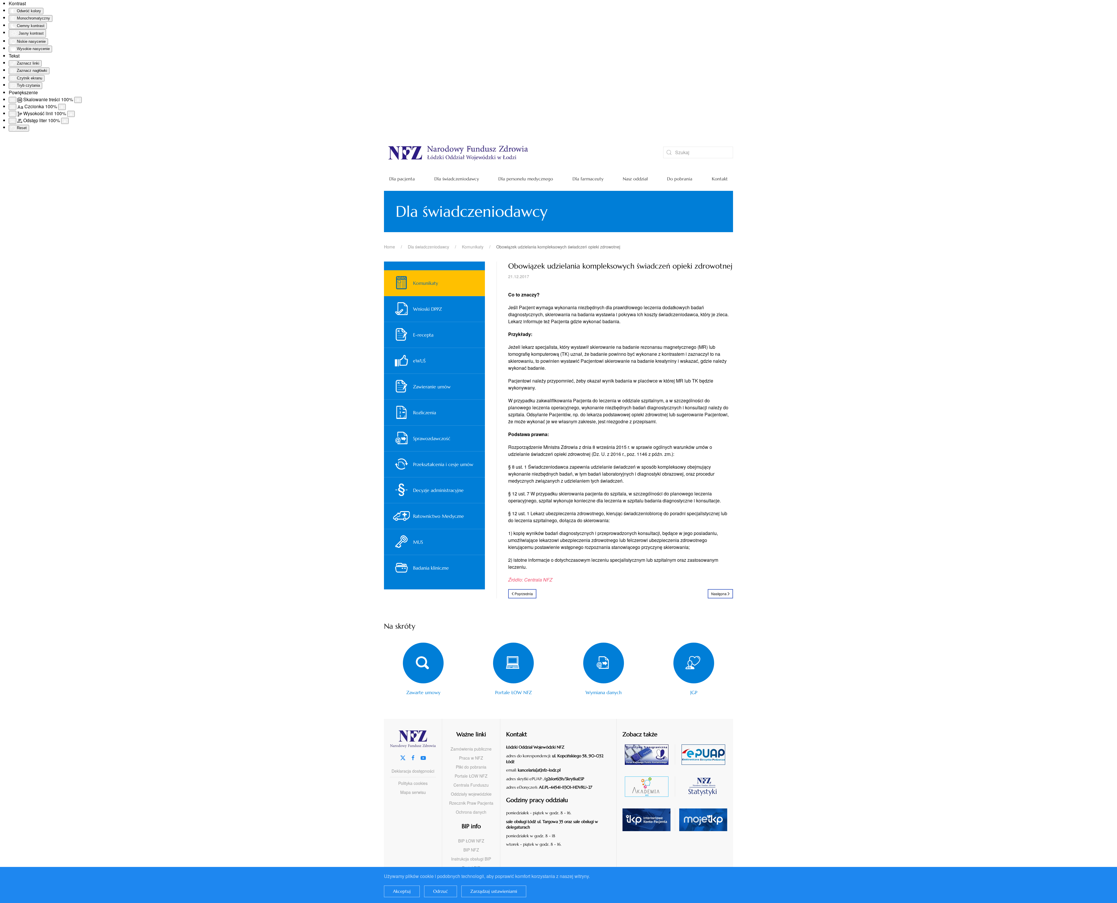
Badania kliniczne (431, 568)
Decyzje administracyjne (438, 490)
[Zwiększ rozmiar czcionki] (62, 107)
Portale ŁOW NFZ (471, 776)
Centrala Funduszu (471, 785)
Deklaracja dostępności (413, 771)
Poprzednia (524, 593)
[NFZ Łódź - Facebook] (413, 757)
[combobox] (698, 152)
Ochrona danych (471, 812)
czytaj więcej (649, 754)
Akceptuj (402, 891)
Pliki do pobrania (471, 767)
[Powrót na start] (515, 152)
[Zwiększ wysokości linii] (71, 114)
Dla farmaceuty (588, 179)
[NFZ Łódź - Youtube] (423, 757)
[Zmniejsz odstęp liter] (12, 121)
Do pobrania (679, 179)
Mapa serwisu (413, 792)
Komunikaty (425, 283)
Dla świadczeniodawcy (456, 179)
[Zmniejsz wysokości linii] (12, 114)
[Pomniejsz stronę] (12, 100)
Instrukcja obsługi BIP (471, 859)
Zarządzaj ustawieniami (493, 891)
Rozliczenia (424, 412)
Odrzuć (440, 891)
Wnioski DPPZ (427, 309)
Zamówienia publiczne (471, 749)
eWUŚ (419, 361)
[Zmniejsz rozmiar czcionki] (12, 107)
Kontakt (720, 179)
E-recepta (423, 335)
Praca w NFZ (471, 758)
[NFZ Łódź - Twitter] (403, 757)
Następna (719, 593)
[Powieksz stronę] (78, 100)
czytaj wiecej (649, 786)
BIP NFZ (471, 850)
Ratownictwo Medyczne (438, 516)
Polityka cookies (413, 783)
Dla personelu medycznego (525, 179)
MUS (418, 542)
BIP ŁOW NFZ (471, 841)
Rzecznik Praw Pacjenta (471, 803)
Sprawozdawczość (431, 438)
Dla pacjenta (402, 179)
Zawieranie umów (432, 387)
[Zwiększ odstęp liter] (65, 121)
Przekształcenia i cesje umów (443, 464)
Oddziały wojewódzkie (471, 794)
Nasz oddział (635, 179)
